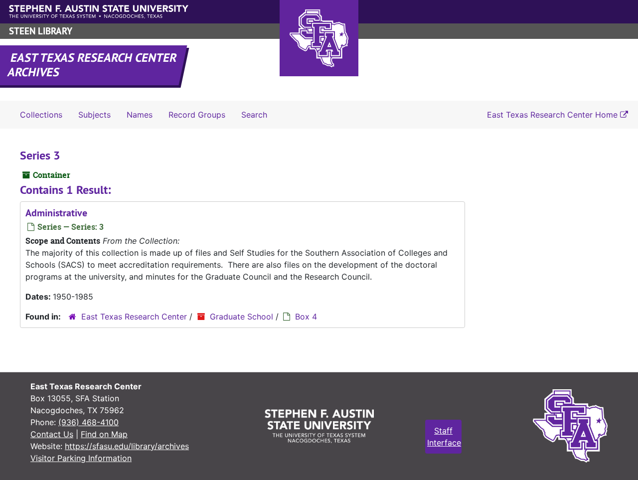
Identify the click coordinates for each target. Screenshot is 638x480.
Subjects (94, 115)
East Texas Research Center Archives (92, 65)
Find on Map (104, 434)
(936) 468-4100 (88, 422)
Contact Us (51, 434)
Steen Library (40, 31)
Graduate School (241, 316)
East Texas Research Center (134, 316)
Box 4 (306, 316)
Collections (41, 115)
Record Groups (196, 115)
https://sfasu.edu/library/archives (127, 446)
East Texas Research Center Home (553, 115)
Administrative (56, 212)
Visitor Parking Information (81, 458)
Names (140, 115)
